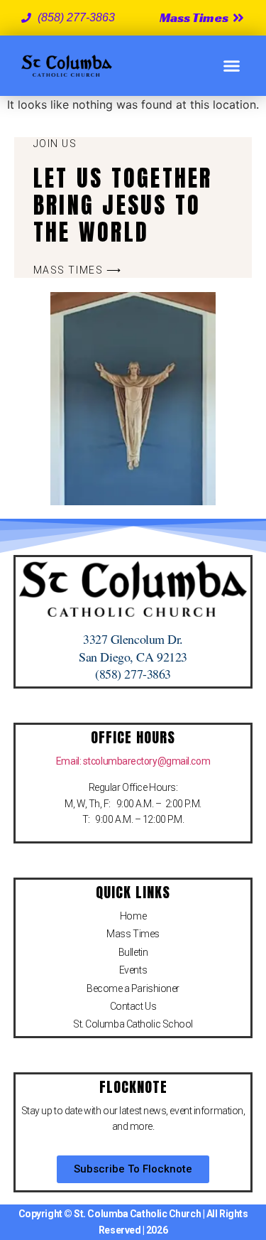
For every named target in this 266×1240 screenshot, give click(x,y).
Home (133, 916)
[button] (231, 66)
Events (133, 970)
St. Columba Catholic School (133, 1024)
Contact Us (133, 1006)
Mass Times (133, 933)
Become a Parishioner (133, 988)
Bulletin (133, 952)
